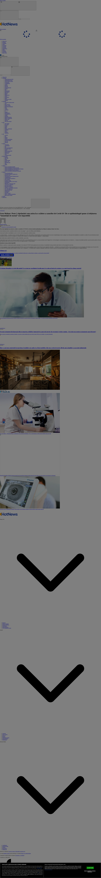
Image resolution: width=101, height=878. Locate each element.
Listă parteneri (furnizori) (48, 869)
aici (38, 872)
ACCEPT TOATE (90, 867)
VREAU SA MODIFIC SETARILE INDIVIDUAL (90, 871)
